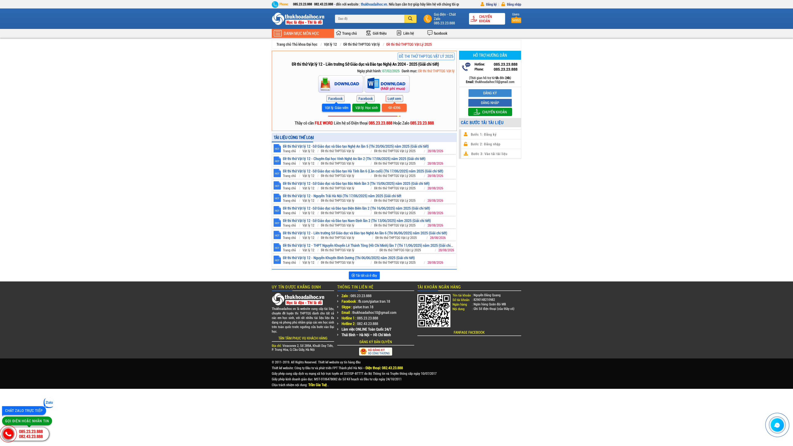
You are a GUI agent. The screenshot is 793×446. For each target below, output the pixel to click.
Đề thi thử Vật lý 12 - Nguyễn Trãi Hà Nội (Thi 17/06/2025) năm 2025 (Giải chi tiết (342, 196)
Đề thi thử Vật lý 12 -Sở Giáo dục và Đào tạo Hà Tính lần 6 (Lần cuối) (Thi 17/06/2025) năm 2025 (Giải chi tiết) (363, 171)
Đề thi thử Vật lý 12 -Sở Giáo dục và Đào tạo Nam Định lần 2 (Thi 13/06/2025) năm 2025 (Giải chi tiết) (357, 220)
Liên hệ (408, 33)
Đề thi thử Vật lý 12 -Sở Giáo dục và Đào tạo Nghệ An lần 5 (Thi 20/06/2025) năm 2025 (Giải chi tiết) (356, 146)
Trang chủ (349, 33)
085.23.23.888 (444, 23)
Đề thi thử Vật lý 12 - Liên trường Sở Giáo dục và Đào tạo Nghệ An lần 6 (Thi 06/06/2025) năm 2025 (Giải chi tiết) (365, 233)
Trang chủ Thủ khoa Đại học (297, 44)
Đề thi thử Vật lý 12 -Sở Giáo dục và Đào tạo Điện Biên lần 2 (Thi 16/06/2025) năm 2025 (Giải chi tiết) (356, 208)
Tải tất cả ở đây (366, 275)
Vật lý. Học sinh (366, 108)
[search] (410, 19)
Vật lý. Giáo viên (336, 108)
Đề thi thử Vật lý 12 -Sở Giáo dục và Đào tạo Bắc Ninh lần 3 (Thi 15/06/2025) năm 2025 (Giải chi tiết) (356, 183)
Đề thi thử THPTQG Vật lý (361, 44)
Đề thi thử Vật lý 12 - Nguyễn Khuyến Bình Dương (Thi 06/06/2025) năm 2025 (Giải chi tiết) (349, 258)
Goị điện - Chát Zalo (445, 16)
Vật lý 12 (330, 44)
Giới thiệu (380, 33)
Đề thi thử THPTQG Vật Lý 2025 (409, 44)
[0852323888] (387, 84)
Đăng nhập (513, 4)
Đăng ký (491, 4)
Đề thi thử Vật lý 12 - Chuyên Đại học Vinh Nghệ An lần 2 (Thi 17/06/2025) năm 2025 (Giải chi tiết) (354, 159)
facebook (440, 33)
